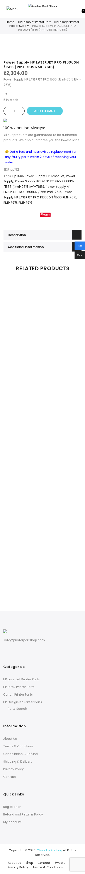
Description (17, 235)
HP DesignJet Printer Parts (22, 702)
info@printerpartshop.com (24, 640)
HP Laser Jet (55, 176)
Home (10, 22)
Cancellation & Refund (20, 754)
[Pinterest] (18, 650)
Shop (29, 863)
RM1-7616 (25, 202)
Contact (9, 777)
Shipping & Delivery (17, 761)
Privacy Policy (13, 769)
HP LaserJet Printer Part (34, 22)
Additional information (26, 247)
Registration (12, 807)
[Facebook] (6, 650)
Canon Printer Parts (18, 694)
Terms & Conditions (18, 746)
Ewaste (60, 863)
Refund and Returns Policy (23, 814)
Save (47, 214)
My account (12, 822)
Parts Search (17, 708)
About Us (10, 738)
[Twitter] (12, 650)
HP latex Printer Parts (18, 687)
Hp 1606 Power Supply (28, 176)
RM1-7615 (10, 202)
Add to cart (44, 111)
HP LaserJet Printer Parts (21, 679)
